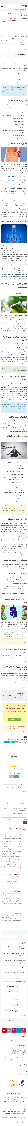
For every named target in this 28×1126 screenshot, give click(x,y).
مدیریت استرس (22, 462)
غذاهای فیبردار (24, 634)
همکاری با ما (22, 1111)
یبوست (13, 531)
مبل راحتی (15, 1050)
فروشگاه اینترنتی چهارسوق (21, 1055)
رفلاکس (25, 531)
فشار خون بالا (10, 276)
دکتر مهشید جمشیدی (22, 1040)
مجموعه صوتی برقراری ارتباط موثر (15, 709)
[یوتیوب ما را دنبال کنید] (4, 1030)
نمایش (16, 54)
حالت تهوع (21, 127)
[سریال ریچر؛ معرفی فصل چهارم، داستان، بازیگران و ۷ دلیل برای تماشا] (22, 993)
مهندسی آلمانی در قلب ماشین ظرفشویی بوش (15, 967)
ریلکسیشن (16, 498)
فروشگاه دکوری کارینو (22, 1050)
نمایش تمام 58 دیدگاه (13, 932)
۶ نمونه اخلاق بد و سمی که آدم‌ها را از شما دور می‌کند (14, 972)
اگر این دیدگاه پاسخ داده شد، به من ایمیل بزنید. (15, 819)
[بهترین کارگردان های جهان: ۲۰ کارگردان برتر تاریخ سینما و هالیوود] (22, 1012)
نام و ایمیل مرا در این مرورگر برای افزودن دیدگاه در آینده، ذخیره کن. (15, 809)
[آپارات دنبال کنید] (14, 1030)
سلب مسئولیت (20, 1113)
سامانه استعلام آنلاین (22, 1043)
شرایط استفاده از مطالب (8, 1111)
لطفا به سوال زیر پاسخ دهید (20, 813)
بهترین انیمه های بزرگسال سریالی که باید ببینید (10, 1004)
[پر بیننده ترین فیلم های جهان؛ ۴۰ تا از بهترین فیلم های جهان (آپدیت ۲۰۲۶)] (22, 999)
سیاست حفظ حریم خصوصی (10, 1113)
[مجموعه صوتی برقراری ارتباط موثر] (14, 706)
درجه (24, 1069)
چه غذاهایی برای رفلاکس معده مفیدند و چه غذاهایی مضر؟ (14, 697)
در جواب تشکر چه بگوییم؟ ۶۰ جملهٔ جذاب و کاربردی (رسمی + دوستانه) (14, 954)
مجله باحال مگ (23, 1059)
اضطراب (25, 581)
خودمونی (15, 1040)
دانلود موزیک (13, 1057)
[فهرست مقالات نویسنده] (14, 751)
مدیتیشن (22, 498)
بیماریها (22, 739)
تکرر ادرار (22, 138)
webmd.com (20, 737)
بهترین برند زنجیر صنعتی (21, 1057)
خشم (8, 248)
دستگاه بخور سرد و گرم (21, 1045)
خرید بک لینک (23, 1052)
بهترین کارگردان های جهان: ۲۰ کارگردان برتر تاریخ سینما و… (11, 1011)
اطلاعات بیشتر (16, 731)
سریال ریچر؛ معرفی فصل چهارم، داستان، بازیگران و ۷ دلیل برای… (11, 992)
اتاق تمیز (10, 1050)
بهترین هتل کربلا (14, 1043)
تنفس (22, 465)
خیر (11, 777)
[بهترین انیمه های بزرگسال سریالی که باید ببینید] (22, 1006)
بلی (17, 777)
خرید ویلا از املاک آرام (15, 1052)
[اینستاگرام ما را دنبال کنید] (23, 1030)
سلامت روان (21, 77)
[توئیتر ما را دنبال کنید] (9, 1030)
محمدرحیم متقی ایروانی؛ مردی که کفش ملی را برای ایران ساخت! (15, 961)
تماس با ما (16, 1111)
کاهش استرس (10, 739)
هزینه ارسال (10, 1040)
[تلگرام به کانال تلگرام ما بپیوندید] (19, 1030)
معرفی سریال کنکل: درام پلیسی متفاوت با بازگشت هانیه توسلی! (15, 947)
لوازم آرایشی (7, 1057)
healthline (14, 737)
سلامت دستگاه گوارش (17, 632)
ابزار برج (11, 1059)
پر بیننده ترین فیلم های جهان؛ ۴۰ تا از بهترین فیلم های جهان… (10, 998)
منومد (24, 1071)
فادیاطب (13, 1055)
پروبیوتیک (18, 634)
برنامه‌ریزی (15, 216)
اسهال (18, 274)
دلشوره (8, 36)
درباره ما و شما (6, 1109)
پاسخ (2, 870)
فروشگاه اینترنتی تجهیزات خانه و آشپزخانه (18, 1047)
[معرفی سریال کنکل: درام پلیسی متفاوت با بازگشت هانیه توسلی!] (22, 987)
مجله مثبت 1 (16, 1059)
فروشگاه (21, 1109)
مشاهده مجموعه (14, 720)
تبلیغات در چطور (13, 1109)
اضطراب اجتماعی (11, 180)
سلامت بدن (17, 739)
